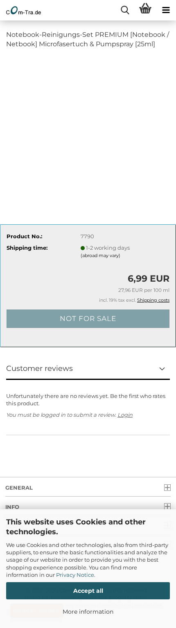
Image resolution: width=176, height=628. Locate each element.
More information (88, 611)
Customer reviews (39, 368)
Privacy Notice (75, 575)
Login (125, 414)
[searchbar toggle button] (125, 10)
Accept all (88, 590)
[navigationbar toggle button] (166, 10)
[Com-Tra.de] (20, 10)
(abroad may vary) (100, 255)
